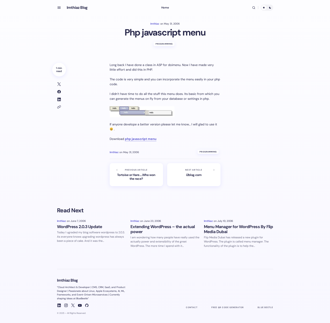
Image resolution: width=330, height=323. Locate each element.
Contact (191, 307)
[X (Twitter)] (72, 305)
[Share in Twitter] (59, 84)
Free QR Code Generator (227, 307)
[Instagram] (66, 305)
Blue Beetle (265, 307)
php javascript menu (140, 139)
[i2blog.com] (194, 174)
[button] (59, 8)
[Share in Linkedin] (59, 99)
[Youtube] (79, 305)
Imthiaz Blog (77, 7)
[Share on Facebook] (59, 92)
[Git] (86, 305)
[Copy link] (59, 107)
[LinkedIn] (59, 305)
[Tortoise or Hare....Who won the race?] (136, 174)
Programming (164, 44)
